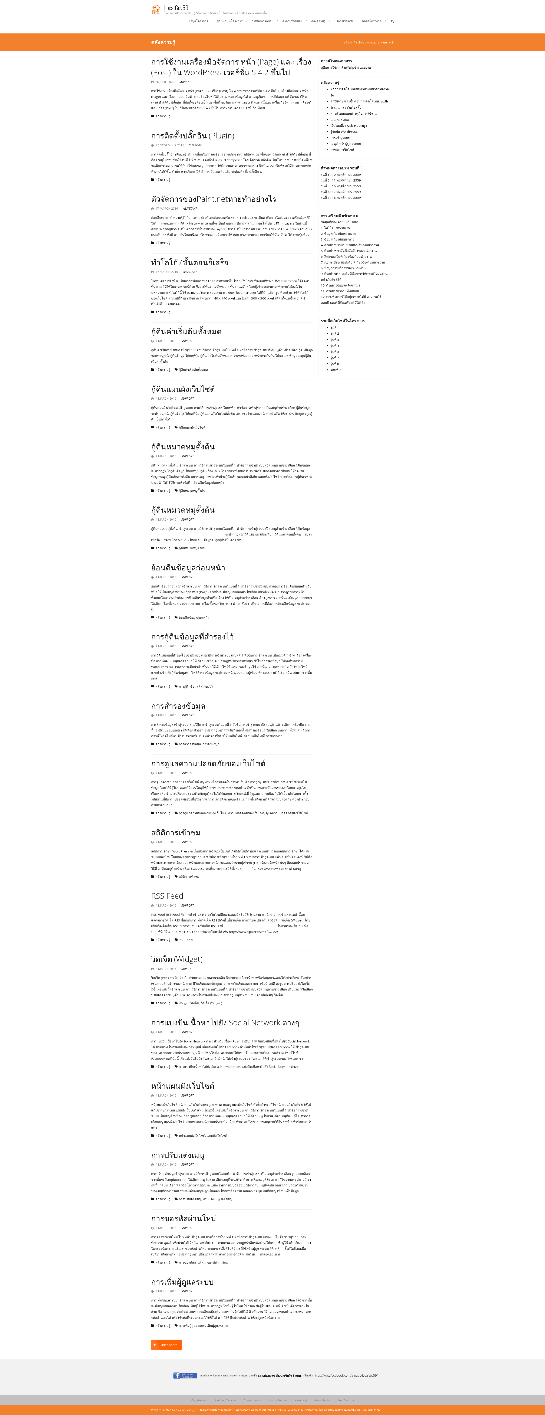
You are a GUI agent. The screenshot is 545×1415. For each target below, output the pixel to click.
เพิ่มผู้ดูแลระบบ (217, 1326)
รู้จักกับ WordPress (344, 132)
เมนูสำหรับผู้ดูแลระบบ (345, 144)
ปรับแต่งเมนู (211, 1199)
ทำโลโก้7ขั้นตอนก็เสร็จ (189, 262)
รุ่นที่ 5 (334, 352)
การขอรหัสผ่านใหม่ (183, 1218)
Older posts (168, 1345)
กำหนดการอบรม (262, 21)
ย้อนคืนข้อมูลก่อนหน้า (188, 567)
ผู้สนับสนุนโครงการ (230, 21)
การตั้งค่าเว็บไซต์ (342, 150)
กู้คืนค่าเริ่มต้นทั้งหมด (186, 331)
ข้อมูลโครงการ (198, 21)
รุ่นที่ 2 (334, 333)
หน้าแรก (348, 42)
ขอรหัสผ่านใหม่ (217, 1262)
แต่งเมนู (226, 1199)
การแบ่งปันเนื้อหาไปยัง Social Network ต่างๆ (225, 1022)
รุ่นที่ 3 (334, 339)
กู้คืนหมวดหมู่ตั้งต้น (183, 446)
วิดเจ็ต (194, 1003)
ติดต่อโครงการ (371, 21)
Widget (184, 1003)
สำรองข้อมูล (210, 744)
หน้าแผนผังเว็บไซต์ (182, 1086)
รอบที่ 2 (335, 370)
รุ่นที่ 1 (334, 327)
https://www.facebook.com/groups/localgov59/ (346, 1375)
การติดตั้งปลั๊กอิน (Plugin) (192, 135)
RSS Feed (167, 896)
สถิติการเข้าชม (176, 832)
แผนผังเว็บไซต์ (217, 1136)
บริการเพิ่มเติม (343, 21)
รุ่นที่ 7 (334, 358)
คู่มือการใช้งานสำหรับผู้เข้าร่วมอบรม (346, 67)
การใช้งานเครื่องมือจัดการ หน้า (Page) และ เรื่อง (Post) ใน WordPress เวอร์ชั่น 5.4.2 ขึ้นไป (231, 67)
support (185, 82)
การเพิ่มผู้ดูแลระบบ (182, 1282)
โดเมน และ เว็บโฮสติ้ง (345, 107)
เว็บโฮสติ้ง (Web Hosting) (348, 125)
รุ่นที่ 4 (334, 345)
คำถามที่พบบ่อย (292, 21)
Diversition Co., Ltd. (187, 1410)
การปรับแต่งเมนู (178, 1155)
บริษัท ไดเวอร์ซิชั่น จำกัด (290, 1410)
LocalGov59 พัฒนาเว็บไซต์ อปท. (280, 1376)
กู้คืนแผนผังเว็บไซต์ (183, 389)
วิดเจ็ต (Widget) (176, 959)
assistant (190, 208)
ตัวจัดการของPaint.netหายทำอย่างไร (213, 199)
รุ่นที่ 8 (334, 364)
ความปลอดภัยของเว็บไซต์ (246, 813)
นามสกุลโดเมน (340, 119)
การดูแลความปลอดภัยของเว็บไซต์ (208, 763)
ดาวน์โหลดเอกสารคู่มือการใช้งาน (353, 113)
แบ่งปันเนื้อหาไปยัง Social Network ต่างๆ (270, 1066)
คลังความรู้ (318, 21)
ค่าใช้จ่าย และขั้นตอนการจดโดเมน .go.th (359, 101)
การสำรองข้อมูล (178, 706)
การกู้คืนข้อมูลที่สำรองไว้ (192, 636)
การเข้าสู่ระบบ (340, 137)
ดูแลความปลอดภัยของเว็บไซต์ (287, 813)
